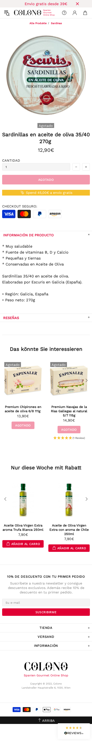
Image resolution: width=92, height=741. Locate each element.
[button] (69, 438)
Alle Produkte (38, 23)
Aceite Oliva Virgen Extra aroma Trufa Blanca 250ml (23, 527)
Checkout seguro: (19, 206)
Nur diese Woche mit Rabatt (46, 468)
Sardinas (56, 23)
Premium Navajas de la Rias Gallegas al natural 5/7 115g (69, 411)
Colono (17, 13)
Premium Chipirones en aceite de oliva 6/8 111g (23, 409)
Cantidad (11, 160)
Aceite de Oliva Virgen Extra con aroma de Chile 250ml (69, 529)
